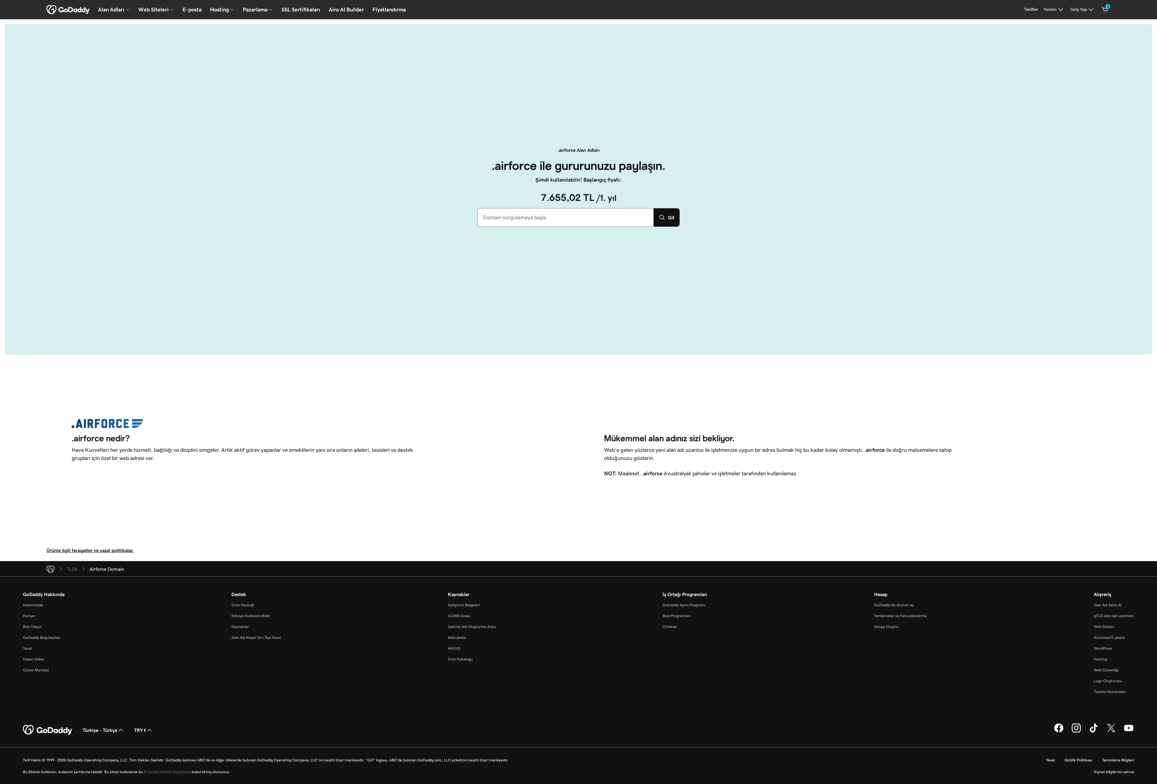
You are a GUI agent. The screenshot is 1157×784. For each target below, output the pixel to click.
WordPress (1103, 648)
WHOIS (454, 648)
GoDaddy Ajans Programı (684, 605)
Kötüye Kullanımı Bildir (250, 616)
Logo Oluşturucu (1108, 681)
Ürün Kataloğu (460, 659)
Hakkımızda (33, 605)
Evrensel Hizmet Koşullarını (167, 772)
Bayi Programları (677, 616)
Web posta (457, 637)
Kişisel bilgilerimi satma (1114, 772)
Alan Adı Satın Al (1107, 605)
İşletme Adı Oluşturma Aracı (472, 627)
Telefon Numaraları (1110, 692)
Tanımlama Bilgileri (1118, 760)
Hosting (1100, 659)
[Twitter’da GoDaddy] (1111, 731)
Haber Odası (33, 659)
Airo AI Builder (346, 9)
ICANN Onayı (459, 616)
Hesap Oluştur (886, 627)
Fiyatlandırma (389, 9)
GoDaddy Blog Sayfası (41, 637)
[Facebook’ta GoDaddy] (1058, 731)
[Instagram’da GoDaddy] (1076, 731)
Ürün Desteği (242, 605)
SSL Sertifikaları (300, 9)
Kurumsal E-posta (1109, 637)
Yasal (27, 648)
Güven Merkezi (36, 670)
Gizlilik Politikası (1078, 760)
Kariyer (29, 616)
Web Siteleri (1104, 627)
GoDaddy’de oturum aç (894, 605)
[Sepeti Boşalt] (1105, 9)
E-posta (192, 9)
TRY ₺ (140, 730)
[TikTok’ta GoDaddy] (1093, 731)
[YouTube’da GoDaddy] (1128, 731)
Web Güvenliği (1106, 670)
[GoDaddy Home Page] (48, 730)
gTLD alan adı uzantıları (1114, 616)
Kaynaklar (240, 627)
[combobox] (565, 217)
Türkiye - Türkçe (100, 730)
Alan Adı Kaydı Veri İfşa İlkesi (256, 637)
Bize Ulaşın (32, 627)
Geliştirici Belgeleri (464, 605)
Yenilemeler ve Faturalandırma (900, 616)
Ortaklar (670, 627)
